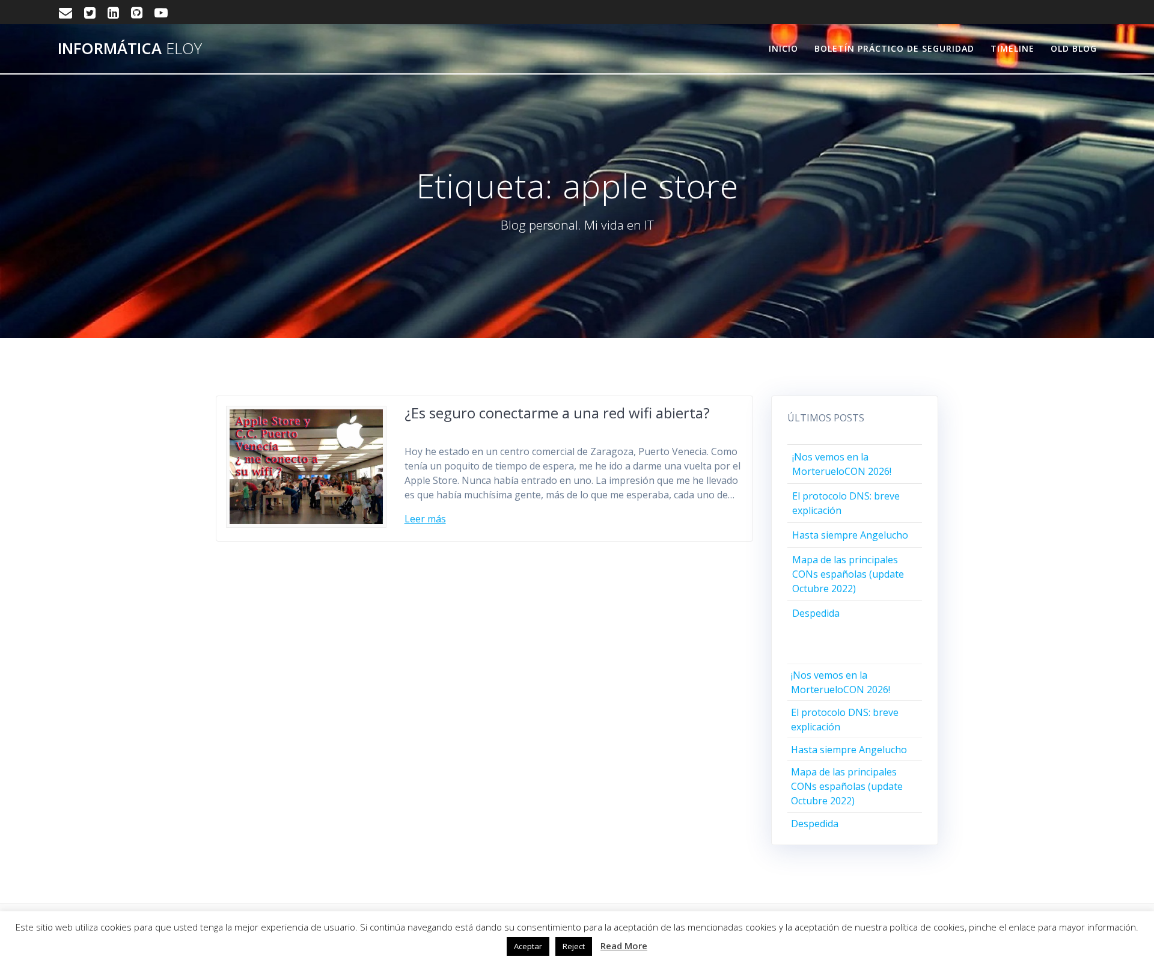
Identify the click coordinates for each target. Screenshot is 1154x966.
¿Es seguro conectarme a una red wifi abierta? (557, 413)
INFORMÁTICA (130, 49)
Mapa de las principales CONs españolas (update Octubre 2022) (848, 574)
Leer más (425, 518)
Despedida (816, 613)
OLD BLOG (1074, 48)
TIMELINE (1012, 48)
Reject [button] (574, 946)
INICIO (783, 48)
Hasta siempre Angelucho (850, 535)
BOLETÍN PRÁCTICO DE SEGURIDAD (894, 48)
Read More (623, 946)
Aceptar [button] (528, 946)
